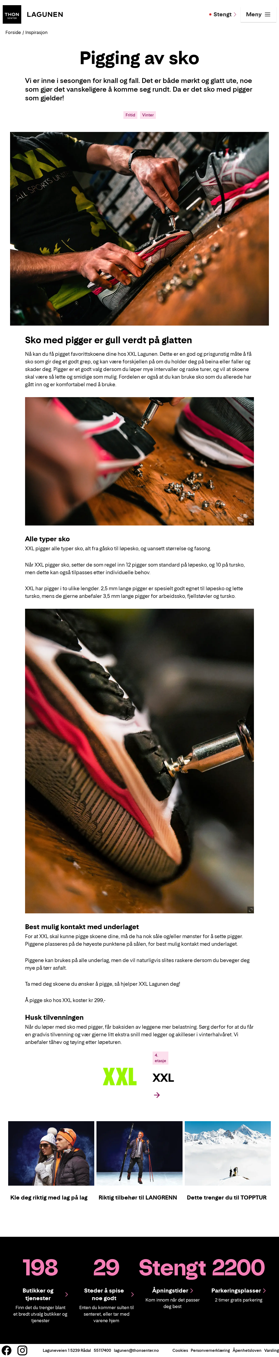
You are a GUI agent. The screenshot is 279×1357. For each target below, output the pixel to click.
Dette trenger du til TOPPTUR (226, 1197)
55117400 (102, 1350)
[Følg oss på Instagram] (22, 1350)
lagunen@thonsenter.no (136, 1350)
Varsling (271, 1350)
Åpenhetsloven (247, 1350)
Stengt (223, 14)
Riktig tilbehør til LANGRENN (138, 1197)
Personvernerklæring (210, 1350)
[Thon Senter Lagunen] (33, 14)
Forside (13, 32)
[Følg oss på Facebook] (6, 1350)
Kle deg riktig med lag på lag (48, 1197)
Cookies (180, 1350)
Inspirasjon (36, 32)
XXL (163, 1077)
